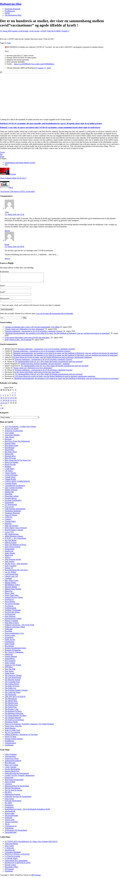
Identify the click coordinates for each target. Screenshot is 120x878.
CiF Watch (9, 471)
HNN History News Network (16, 528)
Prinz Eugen (9, 799)
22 (13, 400)
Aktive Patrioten (11, 754)
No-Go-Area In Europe (13, 790)
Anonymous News (12, 759)
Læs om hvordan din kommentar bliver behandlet (54, 313)
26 (6, 403)
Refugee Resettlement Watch (15, 648)
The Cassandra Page (12, 682)
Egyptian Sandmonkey (13, 500)
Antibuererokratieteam (13, 761)
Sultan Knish (9, 673)
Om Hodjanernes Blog (13, 15)
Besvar (7, 231)
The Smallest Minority (13, 718)
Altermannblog (10, 756)
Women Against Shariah (14, 739)
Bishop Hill (9, 454)
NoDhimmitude (10, 608)
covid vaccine (34, 31)
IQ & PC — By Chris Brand (15, 538)
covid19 (43, 31)
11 (3, 398)
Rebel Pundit (9, 644)
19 (6, 400)
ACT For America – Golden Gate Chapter (20, 426)
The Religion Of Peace (13, 711)
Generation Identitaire (13, 852)
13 (8, 398)
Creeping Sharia (11, 483)
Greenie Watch (10, 521)
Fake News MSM (53, 31)
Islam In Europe (11, 542)
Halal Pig (8, 524)
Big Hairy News (11, 452)
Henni (7, 244)
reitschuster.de (10, 811)
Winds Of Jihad (10, 737)
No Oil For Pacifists (12, 604)
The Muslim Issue (11, 703)
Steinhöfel (8, 818)
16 (16, 398)
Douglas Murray (11, 498)
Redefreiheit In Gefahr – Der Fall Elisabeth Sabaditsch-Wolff (27, 809)
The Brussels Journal (12, 680)
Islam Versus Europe (12, 547)
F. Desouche (9, 848)
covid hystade (23, 31)
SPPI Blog (9, 667)
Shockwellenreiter (11, 815)
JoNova (7, 557)
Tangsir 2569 (9, 820)
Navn (2, 286)
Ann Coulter (9, 433)
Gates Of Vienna (11, 515)
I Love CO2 (9, 532)
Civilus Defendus (11, 475)
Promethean (9, 637)
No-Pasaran (9, 606)
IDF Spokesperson (12, 534)
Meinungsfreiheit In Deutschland (17, 786)
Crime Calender (10, 767)
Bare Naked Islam (11, 445)
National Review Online (14, 597)
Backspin (8, 439)
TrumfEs (64, 31)
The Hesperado (10, 694)
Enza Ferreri (9, 846)
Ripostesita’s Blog (11, 867)
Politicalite (8, 629)
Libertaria (8, 784)
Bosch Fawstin (10, 464)
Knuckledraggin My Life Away (16, 570)
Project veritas (10, 635)
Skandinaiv (9, 871)
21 (11, 400)
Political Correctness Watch (15, 627)
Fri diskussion (10, 11)
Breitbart (8, 467)
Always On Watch (11, 429)
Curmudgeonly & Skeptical (15, 486)
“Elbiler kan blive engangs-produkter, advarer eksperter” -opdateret (45, 364)
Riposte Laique (10, 865)
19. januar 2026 (6, 31)
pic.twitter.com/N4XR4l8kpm (43, 64)
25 (4, 403)
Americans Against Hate (14, 431)
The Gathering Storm (12, 692)
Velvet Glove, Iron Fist (13, 726)
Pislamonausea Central (13, 618)
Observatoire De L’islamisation (16, 860)
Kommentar (4, 272)
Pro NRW (8, 803)
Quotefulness (9, 642)
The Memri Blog (11, 701)
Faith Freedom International (15, 509)
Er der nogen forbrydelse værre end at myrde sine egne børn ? (27, 337)
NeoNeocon (9, 599)
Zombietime (9, 745)
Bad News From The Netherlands (17, 441)
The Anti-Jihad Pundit (13, 678)
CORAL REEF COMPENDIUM (17, 481)
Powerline (8, 631)
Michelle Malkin (11, 587)
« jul (1, 408)
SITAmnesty (9, 869)
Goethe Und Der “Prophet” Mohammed (19, 775)
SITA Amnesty (10, 661)
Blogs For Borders (11, 462)
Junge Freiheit (10, 782)
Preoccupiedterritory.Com (14, 633)
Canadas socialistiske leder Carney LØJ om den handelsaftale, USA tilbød (32, 327)
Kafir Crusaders (10, 566)
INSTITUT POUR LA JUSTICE (17, 854)
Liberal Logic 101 (11, 576)
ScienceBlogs (10, 659)
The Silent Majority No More (15, 715)
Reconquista (9, 646)
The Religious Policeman (14, 713)
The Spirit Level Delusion (14, 720)
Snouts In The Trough (13, 665)
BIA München (10, 763)
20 (8, 400)
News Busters (10, 602)
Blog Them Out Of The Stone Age (17, 460)
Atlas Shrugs (9, 437)
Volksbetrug (9, 828)
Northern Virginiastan (13, 610)
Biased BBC (9, 450)
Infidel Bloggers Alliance (14, 536)
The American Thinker (13, 675)
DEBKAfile (9, 492)
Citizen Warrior (10, 473)
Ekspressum (9, 502)
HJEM (7, 13)
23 (16, 400)
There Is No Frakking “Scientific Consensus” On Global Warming (29, 724)
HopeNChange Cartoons (14, 530)
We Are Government (12, 732)
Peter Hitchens (10, 616)
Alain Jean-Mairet (11, 844)
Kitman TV (9, 568)
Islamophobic (10, 549)
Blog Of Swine (10, 458)
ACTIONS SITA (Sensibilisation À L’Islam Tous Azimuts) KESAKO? (31, 841)
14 (11, 398)
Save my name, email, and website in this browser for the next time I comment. (31, 305)
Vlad (9, 43)
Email (2, 292)
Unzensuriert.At (11, 826)
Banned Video (10, 443)
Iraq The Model (10, 540)
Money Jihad (9, 593)
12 (6, 398)
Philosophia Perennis (12, 794)
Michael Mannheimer (13, 788)
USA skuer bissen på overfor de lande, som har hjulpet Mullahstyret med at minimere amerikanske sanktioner (51, 357)
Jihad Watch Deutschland (14, 780)
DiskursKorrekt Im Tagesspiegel (17, 773)
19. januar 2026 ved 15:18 (14, 214)
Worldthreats (9, 741)
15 (13, 398)
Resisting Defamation (13, 650)
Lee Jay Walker (10, 572)
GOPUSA (8, 517)
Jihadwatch (9, 555)
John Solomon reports (13, 559)
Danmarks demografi (12, 9)
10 (1, 398)
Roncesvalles (9, 813)
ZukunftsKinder (11, 832)
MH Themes (36, 875)
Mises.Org (8, 591)
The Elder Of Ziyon (12, 686)
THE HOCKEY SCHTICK (15, 697)
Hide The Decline (11, 526)
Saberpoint (9, 654)
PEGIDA (8, 792)
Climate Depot (10, 477)
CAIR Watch (9, 469)
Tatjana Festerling (11, 822)
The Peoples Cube (11, 709)
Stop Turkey (9, 671)
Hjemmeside (4, 298)
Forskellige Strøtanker (13, 511)
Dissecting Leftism (12, 496)
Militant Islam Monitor (13, 589)
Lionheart (8, 578)
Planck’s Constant (11, 621)
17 (1, 400)
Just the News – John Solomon (16, 564)
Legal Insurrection (11, 574)
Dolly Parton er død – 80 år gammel (18, 340)
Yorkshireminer (10, 743)
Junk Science (9, 561)
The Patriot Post (11, 707)
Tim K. (7, 824)
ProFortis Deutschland (13, 801)
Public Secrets (10, 640)
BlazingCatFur (10, 456)
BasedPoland (9, 448)
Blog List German (11, 765)
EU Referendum (11, 505)
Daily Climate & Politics (14, 488)
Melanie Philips (10, 583)
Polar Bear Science (12, 623)
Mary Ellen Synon (11, 580)
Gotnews (8, 519)
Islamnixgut (9, 777)
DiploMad (8, 494)
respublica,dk (10, 850)
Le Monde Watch (11, 858)
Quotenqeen (9, 807)
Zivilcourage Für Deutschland (16, 830)
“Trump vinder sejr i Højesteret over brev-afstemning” (25, 329)
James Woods (10, 553)
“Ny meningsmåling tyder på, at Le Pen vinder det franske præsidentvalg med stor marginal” (49, 362)
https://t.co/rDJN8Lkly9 (23, 64)
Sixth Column (10, 663)
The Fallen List (10, 688)
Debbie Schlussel (11, 490)
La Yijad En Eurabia (12, 856)
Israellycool (9, 551)
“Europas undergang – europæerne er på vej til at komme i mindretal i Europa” (34, 331)
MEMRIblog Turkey (12, 585)
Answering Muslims (12, 435)
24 (1, 403)
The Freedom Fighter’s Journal (16, 690)
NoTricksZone (10, 614)
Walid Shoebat (10, 728)
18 (4, 400)
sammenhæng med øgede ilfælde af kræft (20, 163)
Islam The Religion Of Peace (15, 545)
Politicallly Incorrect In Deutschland (18, 796)
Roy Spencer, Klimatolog (14, 652)
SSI (6, 165)
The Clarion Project (12, 684)
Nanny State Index (12, 595)
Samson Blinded (11, 656)
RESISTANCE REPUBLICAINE (17, 863)
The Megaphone (11, 699)
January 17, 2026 (44, 68)
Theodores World (11, 722)
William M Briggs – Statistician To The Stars (21, 734)
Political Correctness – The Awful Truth (19, 625)
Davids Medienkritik (12, 769)
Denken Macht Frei (12, 771)
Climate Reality (10, 479)
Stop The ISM (10, 669)
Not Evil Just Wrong (12, 612)
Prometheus (9, 805)
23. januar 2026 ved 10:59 (14, 247)
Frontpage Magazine (12, 513)
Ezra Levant (9, 507)
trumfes (15, 31)
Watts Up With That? (12, 730)
